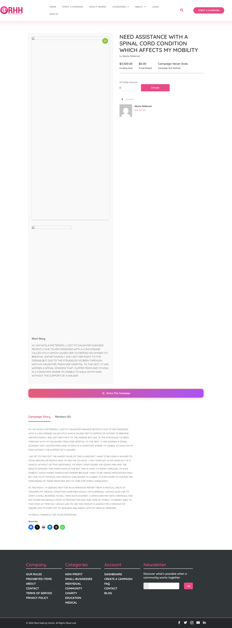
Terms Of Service (39, 593)
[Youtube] (198, 622)
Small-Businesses (78, 579)
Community (73, 588)
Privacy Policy (37, 598)
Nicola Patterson (131, 56)
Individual (73, 583)
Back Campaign (155, 87)
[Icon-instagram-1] (191, 622)
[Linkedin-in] (204, 622)
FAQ (107, 583)
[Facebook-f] (179, 622)
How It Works (97, 6)
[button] (182, 10)
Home (53, 6)
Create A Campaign (118, 579)
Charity (71, 593)
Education (73, 598)
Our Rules (34, 574)
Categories (119, 6)
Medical (71, 602)
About (139, 6)
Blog (108, 593)
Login (155, 6)
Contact (32, 588)
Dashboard (113, 574)
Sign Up (54, 14)
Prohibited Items (39, 579)
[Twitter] (185, 622)
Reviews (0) (63, 416)
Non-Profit (74, 574)
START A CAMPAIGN (72, 6)
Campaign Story (39, 416)
